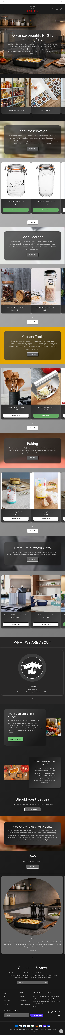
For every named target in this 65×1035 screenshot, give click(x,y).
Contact (6, 1004)
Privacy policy (43, 1029)
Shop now (32, 148)
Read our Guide (15, 739)
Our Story (7, 1000)
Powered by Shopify (24, 1029)
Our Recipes (22, 1000)
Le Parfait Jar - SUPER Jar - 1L (16, 201)
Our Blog (21, 996)
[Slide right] (36, 117)
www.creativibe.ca (53, 1001)
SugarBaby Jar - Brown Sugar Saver (46, 307)
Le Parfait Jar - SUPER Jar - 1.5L (46, 201)
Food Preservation (15, 110)
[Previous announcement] (3, 2)
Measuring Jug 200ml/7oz (16, 512)
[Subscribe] (46, 982)
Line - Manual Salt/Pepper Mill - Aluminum (16, 614)
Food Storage (45, 110)
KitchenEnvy (16, 1029)
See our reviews (32, 809)
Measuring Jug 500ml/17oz (45, 512)
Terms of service (52, 1029)
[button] (3, 9)
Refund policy (34, 1029)
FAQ (5, 997)
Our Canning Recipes (25, 1004)
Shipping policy (33, 1031)
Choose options (16, 624)
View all (32, 222)
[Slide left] (29, 117)
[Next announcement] (62, 2)
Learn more (32, 866)
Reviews (6, 993)
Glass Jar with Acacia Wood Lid (16, 307)
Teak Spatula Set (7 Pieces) (16, 407)
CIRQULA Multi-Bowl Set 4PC (45, 614)
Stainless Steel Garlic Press (46, 407)
